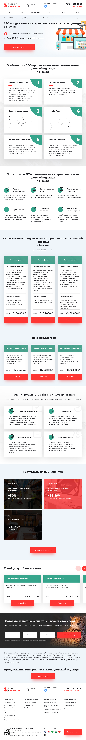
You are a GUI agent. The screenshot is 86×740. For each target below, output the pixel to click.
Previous (78, 568)
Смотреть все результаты (43, 550)
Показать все (43, 676)
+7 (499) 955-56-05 (73, 4)
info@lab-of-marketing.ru (71, 690)
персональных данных (40, 640)
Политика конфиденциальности (20, 735)
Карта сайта (34, 735)
